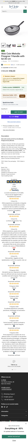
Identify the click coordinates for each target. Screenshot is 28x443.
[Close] (25, 423)
